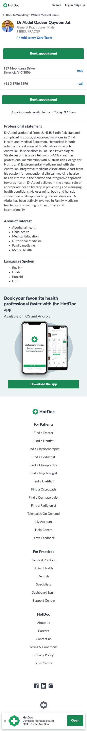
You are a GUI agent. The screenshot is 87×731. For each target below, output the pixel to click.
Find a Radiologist (43, 505)
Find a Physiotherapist (43, 449)
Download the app (43, 384)
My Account (43, 521)
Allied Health (43, 568)
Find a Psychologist (43, 473)
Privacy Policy (44, 655)
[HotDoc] (11, 5)
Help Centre (43, 530)
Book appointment (43, 53)
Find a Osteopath (43, 489)
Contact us (43, 639)
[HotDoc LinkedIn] (43, 686)
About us (43, 622)
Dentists (44, 576)
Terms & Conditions (43, 647)
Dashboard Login (43, 592)
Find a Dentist (44, 441)
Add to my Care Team (36, 37)
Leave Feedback (44, 538)
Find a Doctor (43, 433)
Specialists (43, 584)
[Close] (4, 721)
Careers (43, 631)
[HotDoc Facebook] (36, 686)
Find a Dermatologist (43, 497)
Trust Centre (43, 663)
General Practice (43, 560)
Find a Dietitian (43, 481)
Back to (32, 15)
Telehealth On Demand (43, 513)
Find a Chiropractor (43, 465)
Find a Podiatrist (43, 457)
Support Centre (44, 600)
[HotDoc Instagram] (50, 686)
